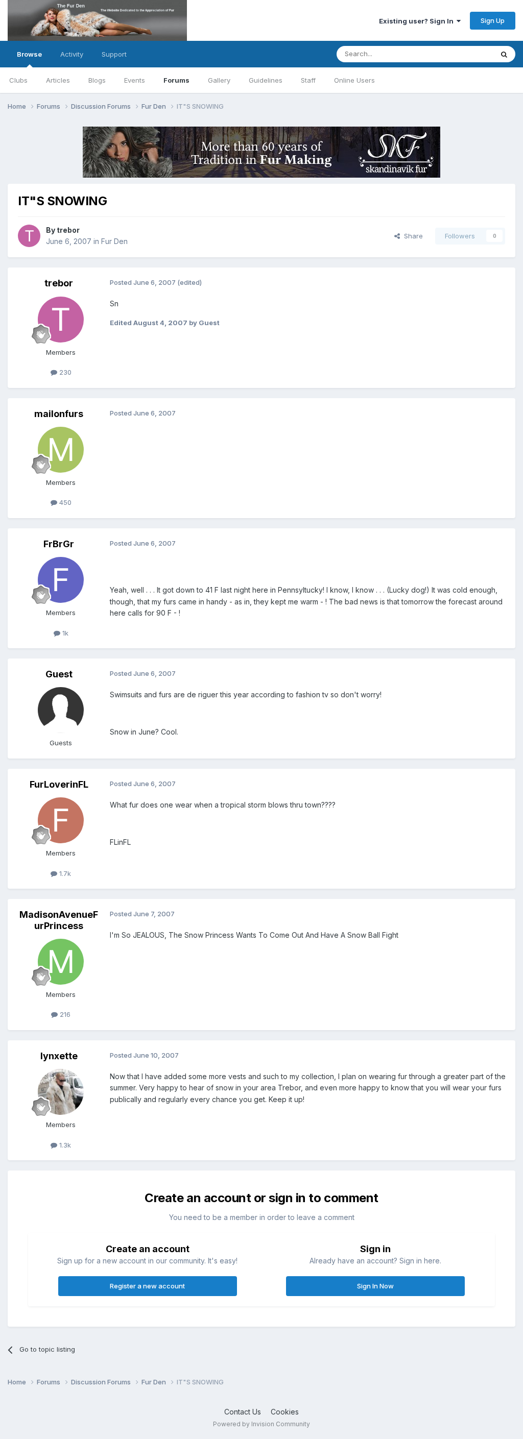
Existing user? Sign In (418, 21)
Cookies (285, 1411)
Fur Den (114, 241)
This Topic (463, 54)
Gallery (219, 80)
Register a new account (147, 1286)
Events (134, 80)
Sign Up (493, 20)
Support (114, 54)
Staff (308, 80)
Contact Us (242, 1411)
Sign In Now (375, 1286)
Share (411, 236)
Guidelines (265, 80)
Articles (58, 80)
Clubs (18, 80)
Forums (176, 80)
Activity (71, 54)
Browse (29, 54)
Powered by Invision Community (261, 1424)
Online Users (354, 80)
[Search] (504, 54)
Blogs (97, 80)
